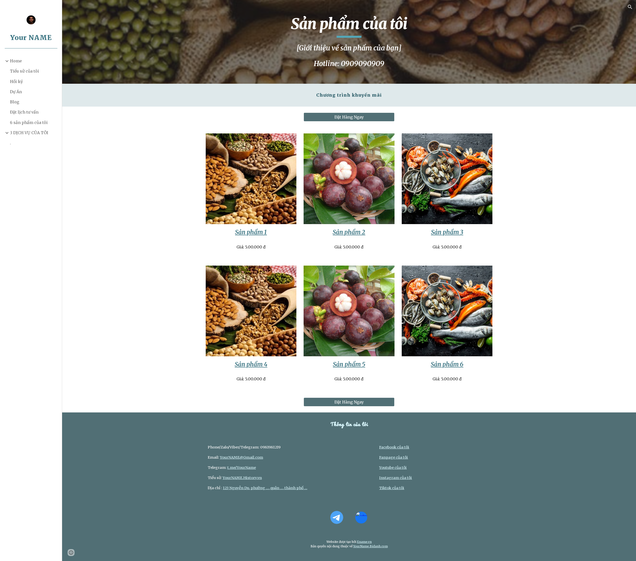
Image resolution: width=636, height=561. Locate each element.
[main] (349, 41)
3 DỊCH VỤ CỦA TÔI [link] (29, 132)
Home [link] (16, 60)
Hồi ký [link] (16, 81)
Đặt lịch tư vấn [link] (24, 112)
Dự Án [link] (16, 91)
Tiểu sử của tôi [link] (24, 71)
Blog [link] (14, 101)
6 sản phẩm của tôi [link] (29, 122)
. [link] (10, 142)
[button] (630, 7)
